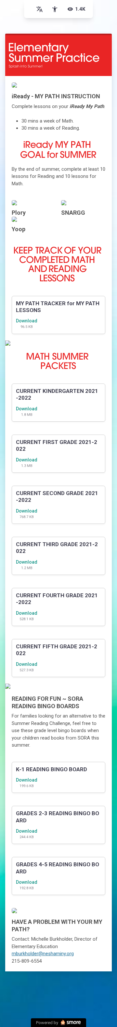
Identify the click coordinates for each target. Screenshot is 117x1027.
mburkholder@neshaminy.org (43, 954)
